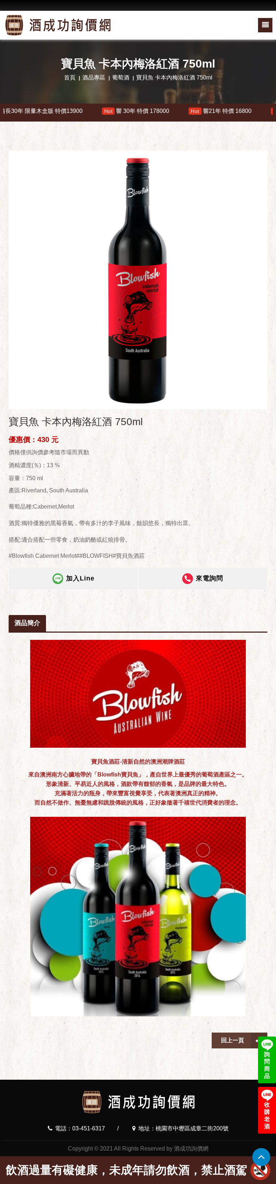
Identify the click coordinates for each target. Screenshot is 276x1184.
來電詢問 (209, 578)
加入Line (80, 578)
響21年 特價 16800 (179, 111)
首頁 (69, 77)
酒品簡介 (27, 623)
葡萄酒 (120, 77)
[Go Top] (261, 1157)
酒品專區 (93, 77)
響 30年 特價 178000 (95, 111)
